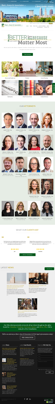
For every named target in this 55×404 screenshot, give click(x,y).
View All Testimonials (27, 254)
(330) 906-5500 (50, 2)
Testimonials (40, 27)
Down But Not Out (24, 358)
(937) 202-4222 (49, 1)
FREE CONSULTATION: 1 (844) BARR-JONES (39, 23)
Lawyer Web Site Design (48, 398)
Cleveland (20, 327)
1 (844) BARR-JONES (44, 6)
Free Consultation (27, 337)
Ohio (45, 327)
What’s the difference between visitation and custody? (12, 387)
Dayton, (34, 327)
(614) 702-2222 (13, 1)
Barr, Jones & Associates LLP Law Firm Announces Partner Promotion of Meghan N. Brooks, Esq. (9, 361)
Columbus (13, 327)
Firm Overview (27, 54)
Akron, (41, 327)
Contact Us (54, 87)
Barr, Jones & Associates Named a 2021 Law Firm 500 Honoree (11, 374)
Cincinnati (27, 327)
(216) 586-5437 (38, 1)
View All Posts (49, 268)
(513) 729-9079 (26, 1)
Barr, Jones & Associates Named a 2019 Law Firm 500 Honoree (9, 349)
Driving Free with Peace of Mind (27, 348)
